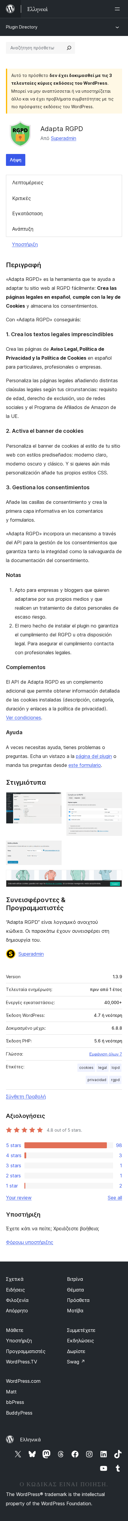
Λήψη (15, 159)
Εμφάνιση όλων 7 (105, 1054)
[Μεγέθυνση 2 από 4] (114, 800)
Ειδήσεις (15, 1290)
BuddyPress (19, 1413)
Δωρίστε (76, 1351)
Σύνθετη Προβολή (26, 1097)
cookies (86, 1067)
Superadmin (63, 138)
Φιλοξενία (17, 1300)
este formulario (84, 765)
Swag (76, 1362)
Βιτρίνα (75, 1279)
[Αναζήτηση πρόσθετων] (69, 48)
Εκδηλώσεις (80, 1341)
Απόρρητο (17, 1311)
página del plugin (94, 756)
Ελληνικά (30, 1440)
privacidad (97, 1080)
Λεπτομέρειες (27, 182)
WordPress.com (23, 1381)
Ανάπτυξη (22, 229)
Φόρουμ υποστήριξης (29, 1242)
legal (102, 1067)
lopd (116, 1067)
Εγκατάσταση (27, 213)
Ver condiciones (23, 718)
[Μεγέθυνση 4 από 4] (114, 878)
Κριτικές (21, 198)
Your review (19, 1198)
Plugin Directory (22, 26)
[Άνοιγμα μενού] (118, 9)
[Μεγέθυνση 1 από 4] (54, 800)
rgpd (115, 1080)
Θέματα (75, 1290)
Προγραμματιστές (26, 1351)
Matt (11, 1392)
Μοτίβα (75, 1311)
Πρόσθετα (78, 1300)
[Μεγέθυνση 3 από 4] (54, 849)
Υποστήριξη (25, 244)
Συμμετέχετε (81, 1330)
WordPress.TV (21, 1362)
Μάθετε (15, 1330)
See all (115, 1198)
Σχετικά (15, 1279)
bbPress (15, 1402)
